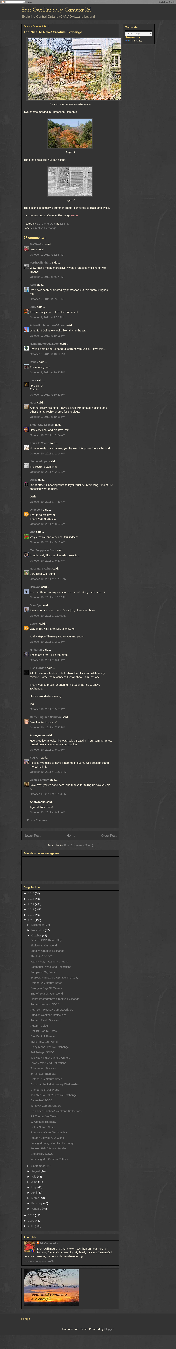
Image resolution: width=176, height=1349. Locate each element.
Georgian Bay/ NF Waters (46, 988)
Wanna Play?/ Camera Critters (49, 961)
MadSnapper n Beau (43, 550)
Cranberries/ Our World (45, 1089)
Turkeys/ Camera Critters (46, 1105)
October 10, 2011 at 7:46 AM (47, 501)
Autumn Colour (40, 1025)
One (32, 531)
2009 (31, 1220)
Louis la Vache (39, 443)
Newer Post (32, 835)
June (34, 1181)
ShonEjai (36, 605)
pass (33, 380)
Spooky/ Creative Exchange (47, 950)
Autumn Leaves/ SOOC (45, 1004)
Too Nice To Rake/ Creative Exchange (54, 1095)
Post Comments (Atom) (78, 845)
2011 (31, 920)
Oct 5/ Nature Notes (43, 1127)
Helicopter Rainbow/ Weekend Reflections (56, 1111)
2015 (31, 898)
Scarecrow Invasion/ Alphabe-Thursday (54, 977)
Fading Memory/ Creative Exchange (52, 1143)
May (34, 1187)
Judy (33, 306)
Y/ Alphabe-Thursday (43, 1121)
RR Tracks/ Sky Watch (44, 1116)
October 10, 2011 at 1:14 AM (47, 453)
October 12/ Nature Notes (46, 1079)
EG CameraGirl (49, 1243)
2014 (31, 904)
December (38, 924)
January (36, 1208)
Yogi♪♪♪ (35, 757)
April (34, 1192)
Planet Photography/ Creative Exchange (55, 998)
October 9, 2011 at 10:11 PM (47, 354)
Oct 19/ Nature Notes (44, 1030)
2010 (31, 1215)
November (38, 930)
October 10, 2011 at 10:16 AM (48, 597)
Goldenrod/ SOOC (42, 1153)
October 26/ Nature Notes (46, 982)
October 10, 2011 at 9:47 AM (47, 560)
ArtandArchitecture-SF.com (47, 325)
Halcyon (35, 586)
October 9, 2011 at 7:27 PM (47, 276)
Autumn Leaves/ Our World (47, 1137)
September (38, 1165)
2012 (31, 914)
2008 (31, 1226)
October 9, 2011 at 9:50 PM (47, 317)
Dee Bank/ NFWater (43, 1036)
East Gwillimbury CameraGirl (56, 10)
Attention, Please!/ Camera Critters (52, 1009)
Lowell (34, 623)
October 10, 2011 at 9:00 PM (47, 749)
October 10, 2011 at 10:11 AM (48, 578)
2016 (31, 893)
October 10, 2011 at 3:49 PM (47, 660)
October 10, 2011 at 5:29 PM (47, 709)
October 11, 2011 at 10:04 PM (48, 794)
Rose (33, 402)
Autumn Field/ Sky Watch (46, 1020)
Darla (33, 479)
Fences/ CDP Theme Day (46, 940)
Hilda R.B (36, 649)
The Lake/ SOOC (41, 956)
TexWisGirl (37, 244)
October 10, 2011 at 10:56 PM (48, 771)
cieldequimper (39, 461)
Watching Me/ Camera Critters (49, 1159)
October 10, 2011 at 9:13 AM (47, 542)
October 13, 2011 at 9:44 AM (47, 812)
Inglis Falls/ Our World (44, 1041)
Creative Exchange (44, 228)
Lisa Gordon (38, 668)
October (36, 935)
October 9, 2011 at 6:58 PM (47, 254)
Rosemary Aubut (41, 568)
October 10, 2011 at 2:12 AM (47, 471)
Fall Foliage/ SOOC (42, 1052)
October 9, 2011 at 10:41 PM (47, 394)
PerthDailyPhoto (40, 262)
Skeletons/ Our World (44, 945)
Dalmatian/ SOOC (42, 1100)
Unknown (36, 509)
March (35, 1197)
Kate (33, 284)
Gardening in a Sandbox (45, 717)
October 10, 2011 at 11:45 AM (48, 615)
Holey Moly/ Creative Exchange (50, 1046)
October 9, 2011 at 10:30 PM (47, 372)
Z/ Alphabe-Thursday (43, 1073)
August (36, 1171)
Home (71, 835)
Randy (34, 362)
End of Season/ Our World (47, 993)
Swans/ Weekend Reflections (48, 1063)
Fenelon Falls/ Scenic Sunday (49, 1148)
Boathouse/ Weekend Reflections (51, 966)
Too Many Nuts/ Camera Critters (50, 1057)
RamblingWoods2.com (44, 343)
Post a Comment (37, 820)
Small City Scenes (42, 424)
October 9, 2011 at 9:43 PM (47, 299)
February (37, 1203)
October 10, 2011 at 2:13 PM (47, 641)
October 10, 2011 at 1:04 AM (47, 435)
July (34, 1176)
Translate (136, 40)
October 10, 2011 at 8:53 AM (47, 523)
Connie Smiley (39, 779)
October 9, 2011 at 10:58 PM (47, 416)
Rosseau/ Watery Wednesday (49, 1132)
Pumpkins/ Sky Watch (44, 972)
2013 (31, 909)
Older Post (109, 835)
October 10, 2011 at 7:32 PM (47, 727)
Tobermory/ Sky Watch (44, 1068)
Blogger (109, 1329)
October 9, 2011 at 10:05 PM (47, 335)
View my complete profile (39, 1261)
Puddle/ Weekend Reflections (48, 1014)
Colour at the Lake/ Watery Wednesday (55, 1084)
